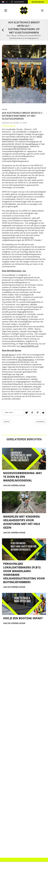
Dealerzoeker (19, 2)
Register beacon (38, 2)
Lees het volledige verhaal (14, 485)
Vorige (6, 422)
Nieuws (14, 36)
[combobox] (5, 2)
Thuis (8, 36)
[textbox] (5, 2)
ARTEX (4, 109)
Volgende (40, 422)
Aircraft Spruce (31, 144)
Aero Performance (21, 146)
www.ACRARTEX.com (30, 346)
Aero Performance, (26, 359)
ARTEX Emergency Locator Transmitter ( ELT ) (22, 137)
